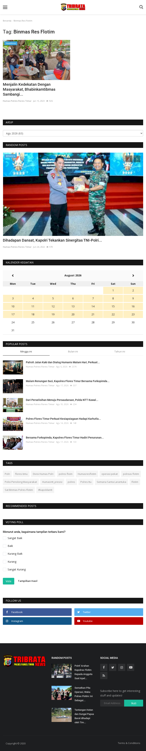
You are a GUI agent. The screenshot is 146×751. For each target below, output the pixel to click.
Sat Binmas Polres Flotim (19, 490)
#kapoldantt (45, 490)
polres (71, 482)
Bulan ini (73, 351)
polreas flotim (131, 474)
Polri (7, 474)
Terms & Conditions (129, 743)
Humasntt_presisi (52, 482)
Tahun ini (119, 351)
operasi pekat (110, 474)
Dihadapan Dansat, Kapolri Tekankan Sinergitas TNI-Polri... (52, 240)
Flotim (135, 482)
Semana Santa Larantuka (111, 482)
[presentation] (129, 158)
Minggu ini (26, 351)
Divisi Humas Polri (43, 474)
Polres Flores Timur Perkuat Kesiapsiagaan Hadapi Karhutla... (63, 418)
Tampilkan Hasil (27, 581)
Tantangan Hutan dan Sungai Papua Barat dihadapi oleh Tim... (84, 716)
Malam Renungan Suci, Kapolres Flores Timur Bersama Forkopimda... (68, 381)
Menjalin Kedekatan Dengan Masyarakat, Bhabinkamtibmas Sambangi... (29, 89)
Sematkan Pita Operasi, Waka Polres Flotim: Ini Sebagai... (84, 694)
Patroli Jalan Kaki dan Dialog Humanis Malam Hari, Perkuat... (63, 362)
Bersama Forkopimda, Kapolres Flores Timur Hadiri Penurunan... (65, 437)
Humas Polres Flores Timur (17, 100)
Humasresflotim (87, 474)
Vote (8, 581)
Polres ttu (85, 482)
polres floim (65, 474)
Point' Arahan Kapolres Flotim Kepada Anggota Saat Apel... (83, 672)
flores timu (21, 474)
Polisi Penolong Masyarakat (21, 482)
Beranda (7, 20)
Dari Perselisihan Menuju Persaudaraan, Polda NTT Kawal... (62, 399)
